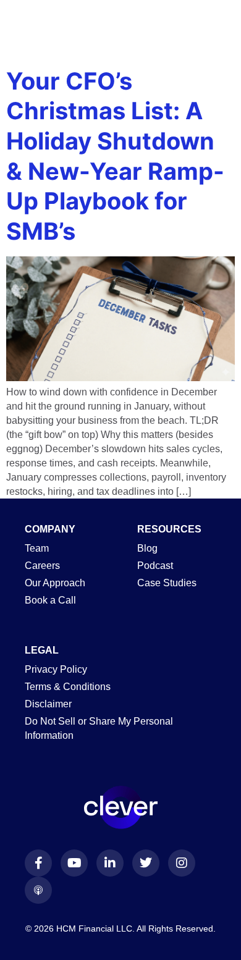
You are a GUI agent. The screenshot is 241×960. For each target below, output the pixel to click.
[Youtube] (74, 863)
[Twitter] (145, 863)
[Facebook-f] (38, 863)
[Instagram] (181, 863)
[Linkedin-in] (110, 863)
